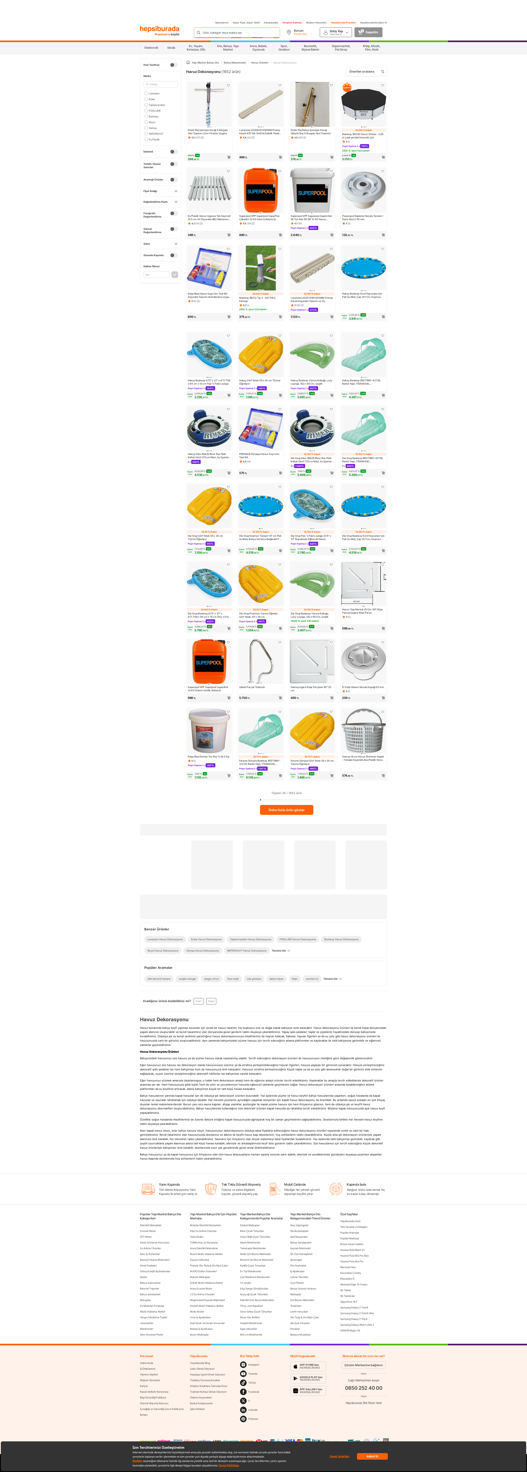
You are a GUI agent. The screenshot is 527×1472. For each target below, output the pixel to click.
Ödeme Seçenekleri (201, 1397)
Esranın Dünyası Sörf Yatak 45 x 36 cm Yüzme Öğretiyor (312, 762)
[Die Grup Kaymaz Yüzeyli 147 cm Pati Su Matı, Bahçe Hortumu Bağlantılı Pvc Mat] (260, 506)
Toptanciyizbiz (157, 104)
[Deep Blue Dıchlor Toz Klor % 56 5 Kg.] (209, 731)
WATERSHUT (156, 133)
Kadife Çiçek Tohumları (252, 1265)
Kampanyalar (271, 22)
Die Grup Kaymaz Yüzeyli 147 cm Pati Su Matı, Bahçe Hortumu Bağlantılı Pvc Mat (260, 537)
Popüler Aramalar (349, 1232)
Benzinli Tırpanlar (149, 1288)
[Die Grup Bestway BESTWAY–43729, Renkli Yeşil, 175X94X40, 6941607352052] (363, 429)
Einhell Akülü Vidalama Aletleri (206, 1282)
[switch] (174, 64)
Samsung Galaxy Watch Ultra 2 (357, 1324)
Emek (152, 99)
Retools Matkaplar (200, 1277)
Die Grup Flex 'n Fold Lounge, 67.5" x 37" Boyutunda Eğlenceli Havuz (311, 537)
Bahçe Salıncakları (150, 1282)
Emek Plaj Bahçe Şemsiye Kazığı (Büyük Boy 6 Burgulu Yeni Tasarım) (311, 131)
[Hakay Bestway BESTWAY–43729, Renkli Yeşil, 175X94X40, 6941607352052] (363, 355)
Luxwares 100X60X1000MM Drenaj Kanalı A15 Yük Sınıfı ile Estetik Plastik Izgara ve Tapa (260, 131)
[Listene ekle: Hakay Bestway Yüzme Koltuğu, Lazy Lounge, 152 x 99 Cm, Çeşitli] (331, 335)
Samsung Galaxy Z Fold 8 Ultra (357, 1313)
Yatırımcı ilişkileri (149, 1374)
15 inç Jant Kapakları (251, 1305)
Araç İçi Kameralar (150, 1254)
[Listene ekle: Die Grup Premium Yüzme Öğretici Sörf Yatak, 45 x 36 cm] (279, 564)
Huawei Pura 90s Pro (351, 1261)
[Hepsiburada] (159, 29)
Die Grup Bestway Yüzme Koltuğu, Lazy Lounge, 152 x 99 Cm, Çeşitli (310, 615)
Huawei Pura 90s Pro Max (354, 1255)
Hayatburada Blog (200, 1362)
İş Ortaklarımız (148, 1368)
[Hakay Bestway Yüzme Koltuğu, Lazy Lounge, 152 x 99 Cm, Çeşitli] (312, 355)
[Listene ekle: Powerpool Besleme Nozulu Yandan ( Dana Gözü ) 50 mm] (382, 171)
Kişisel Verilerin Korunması (154, 1391)
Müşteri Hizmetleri (316, 22)
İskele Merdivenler (250, 1242)
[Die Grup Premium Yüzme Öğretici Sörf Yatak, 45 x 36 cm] (260, 584)
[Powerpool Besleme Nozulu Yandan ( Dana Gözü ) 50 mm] (363, 191)
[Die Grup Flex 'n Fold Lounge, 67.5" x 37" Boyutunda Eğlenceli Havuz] (312, 506)
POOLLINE (154, 110)
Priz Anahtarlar (298, 1265)
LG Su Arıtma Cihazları (202, 1294)
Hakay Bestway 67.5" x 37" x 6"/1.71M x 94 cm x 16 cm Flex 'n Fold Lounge (209, 382)
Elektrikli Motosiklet (150, 1225)
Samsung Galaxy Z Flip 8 (353, 1319)
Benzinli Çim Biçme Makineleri (256, 1259)
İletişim (144, 1414)
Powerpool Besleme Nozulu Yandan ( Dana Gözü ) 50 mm (362, 217)
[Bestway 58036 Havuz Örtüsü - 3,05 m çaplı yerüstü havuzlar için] (363, 105)
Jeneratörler (146, 1323)
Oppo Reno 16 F (349, 1301)
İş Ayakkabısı (297, 1271)
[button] (209, 157)
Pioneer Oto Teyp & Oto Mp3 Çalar (209, 1265)
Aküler (143, 1277)
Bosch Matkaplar (199, 1334)
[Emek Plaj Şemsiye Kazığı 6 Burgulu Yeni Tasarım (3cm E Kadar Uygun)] (209, 105)
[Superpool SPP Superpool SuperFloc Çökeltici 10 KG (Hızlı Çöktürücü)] (260, 191)
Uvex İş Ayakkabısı (200, 1317)
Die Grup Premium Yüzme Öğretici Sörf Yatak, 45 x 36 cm (258, 615)
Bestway (154, 116)
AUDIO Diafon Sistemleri (203, 1271)
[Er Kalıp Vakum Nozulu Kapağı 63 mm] (363, 662)
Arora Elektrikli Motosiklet (204, 1248)
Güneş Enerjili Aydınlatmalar (155, 1271)
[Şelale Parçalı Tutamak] (260, 662)
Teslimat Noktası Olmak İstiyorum (208, 1391)
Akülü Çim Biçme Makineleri (255, 1254)
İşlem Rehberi (197, 1409)
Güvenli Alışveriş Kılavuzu (154, 1403)
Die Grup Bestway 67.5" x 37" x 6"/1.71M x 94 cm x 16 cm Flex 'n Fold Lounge (209, 615)
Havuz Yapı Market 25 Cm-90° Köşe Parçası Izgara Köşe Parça (362, 611)
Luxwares (154, 93)
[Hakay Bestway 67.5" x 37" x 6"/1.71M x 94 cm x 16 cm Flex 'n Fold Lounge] (209, 355)
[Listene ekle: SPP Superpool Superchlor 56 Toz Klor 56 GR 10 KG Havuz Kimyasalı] (331, 171)
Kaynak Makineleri (300, 1248)
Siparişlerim (222, 22)
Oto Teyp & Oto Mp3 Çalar (304, 1317)
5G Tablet (345, 1290)
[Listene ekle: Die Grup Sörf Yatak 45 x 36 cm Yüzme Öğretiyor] (228, 486)
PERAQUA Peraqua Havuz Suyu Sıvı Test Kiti (259, 455)
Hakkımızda (146, 1362)
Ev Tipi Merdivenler (250, 1271)
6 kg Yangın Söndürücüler (254, 1288)
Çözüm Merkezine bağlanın (363, 1365)
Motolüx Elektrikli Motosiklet (205, 1225)
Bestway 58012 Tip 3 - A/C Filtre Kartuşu (257, 299)
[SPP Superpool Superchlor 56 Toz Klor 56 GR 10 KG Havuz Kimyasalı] (312, 191)
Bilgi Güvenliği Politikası (153, 1397)
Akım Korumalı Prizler (151, 1334)
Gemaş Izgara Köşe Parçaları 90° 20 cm (311, 689)
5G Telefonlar (347, 1295)
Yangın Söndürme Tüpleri (153, 1317)
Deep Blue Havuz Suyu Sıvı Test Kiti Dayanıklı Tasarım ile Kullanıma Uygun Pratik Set (209, 295)
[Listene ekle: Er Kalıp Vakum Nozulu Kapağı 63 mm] (382, 642)
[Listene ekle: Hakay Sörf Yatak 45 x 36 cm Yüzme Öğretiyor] (279, 335)
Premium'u (163, 34)
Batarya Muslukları (300, 1334)
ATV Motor (146, 1236)
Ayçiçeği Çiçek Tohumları (254, 1294)
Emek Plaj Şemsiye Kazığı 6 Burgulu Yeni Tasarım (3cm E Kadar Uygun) (208, 131)
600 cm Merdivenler (251, 1334)
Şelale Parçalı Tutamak (252, 687)
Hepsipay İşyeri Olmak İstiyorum (207, 1374)
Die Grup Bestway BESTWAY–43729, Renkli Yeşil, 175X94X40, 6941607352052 (362, 460)
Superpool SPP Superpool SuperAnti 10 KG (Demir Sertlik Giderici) (208, 689)
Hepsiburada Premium (343, 22)
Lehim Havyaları (299, 1311)
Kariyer (144, 1386)
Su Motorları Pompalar (152, 1305)
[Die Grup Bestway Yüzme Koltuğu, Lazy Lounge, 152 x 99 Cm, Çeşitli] (312, 584)
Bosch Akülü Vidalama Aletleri (206, 1254)
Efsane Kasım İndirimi (351, 1244)
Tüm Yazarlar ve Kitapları (353, 1226)
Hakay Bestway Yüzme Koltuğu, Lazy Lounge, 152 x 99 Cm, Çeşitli (311, 382)
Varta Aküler (196, 1236)
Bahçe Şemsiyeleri (150, 1294)
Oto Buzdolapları (299, 1231)
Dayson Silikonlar (199, 1259)
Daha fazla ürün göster (287, 810)
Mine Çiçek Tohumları (252, 1231)
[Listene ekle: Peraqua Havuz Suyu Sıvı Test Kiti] (279, 409)
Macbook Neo (348, 1267)
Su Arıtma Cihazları (150, 1248)
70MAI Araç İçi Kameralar (204, 1242)
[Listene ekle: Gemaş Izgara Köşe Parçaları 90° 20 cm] (331, 642)
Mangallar (145, 1300)
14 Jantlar (245, 1282)
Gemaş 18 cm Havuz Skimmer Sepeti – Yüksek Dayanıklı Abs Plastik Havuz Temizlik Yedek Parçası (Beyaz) (363, 758)
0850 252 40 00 (363, 1388)
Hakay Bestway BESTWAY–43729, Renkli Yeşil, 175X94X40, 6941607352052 (361, 382)
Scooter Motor (148, 1231)
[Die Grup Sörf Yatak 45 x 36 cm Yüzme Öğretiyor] (209, 506)
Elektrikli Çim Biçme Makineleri (257, 1300)
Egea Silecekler (248, 1328)
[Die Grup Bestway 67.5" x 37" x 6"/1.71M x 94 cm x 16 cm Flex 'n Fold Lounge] (209, 584)
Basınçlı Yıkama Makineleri (154, 1259)
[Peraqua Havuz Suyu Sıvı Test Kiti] (260, 429)
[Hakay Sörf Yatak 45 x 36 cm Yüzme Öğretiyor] (260, 355)
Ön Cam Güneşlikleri (301, 1254)
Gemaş (152, 127)
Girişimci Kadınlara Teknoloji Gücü (208, 1386)
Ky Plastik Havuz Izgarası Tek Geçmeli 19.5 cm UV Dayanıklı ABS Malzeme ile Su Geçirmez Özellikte (209, 217)
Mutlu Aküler (197, 1311)
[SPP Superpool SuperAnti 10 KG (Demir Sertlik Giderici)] (209, 662)
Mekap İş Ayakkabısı (201, 1328)
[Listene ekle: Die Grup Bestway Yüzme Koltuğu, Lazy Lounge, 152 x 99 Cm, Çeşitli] (331, 564)
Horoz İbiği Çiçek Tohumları (255, 1236)
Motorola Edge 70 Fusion (353, 1284)
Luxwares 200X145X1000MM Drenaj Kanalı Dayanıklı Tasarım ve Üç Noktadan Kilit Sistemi (311, 299)
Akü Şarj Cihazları (300, 1323)
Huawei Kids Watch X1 (352, 1249)
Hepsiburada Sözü (350, 1221)
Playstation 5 (347, 1278)
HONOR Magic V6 (350, 1330)
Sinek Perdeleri (148, 1265)
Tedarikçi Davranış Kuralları (205, 1380)
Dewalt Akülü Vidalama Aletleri (207, 1305)
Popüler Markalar (349, 1238)
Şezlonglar (296, 1259)
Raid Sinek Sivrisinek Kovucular (207, 1323)
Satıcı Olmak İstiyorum (202, 1368)
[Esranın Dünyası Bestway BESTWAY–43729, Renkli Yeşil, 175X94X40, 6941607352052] (260, 731)
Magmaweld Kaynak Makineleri (207, 1300)
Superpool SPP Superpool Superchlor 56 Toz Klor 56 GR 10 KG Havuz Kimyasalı (311, 217)
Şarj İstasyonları (299, 1236)
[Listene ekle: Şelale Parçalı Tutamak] (279, 642)
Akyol (152, 122)
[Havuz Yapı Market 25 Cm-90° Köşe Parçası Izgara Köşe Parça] (363, 584)
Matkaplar (295, 1294)
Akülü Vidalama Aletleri (152, 1311)
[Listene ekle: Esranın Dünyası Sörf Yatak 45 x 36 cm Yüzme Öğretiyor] (331, 711)
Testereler (295, 1305)
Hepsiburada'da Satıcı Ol (373, 22)
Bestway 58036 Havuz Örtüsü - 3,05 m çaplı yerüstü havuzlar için (362, 136)
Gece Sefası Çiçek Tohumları (256, 1311)
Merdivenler (146, 1328)
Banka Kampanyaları (201, 1403)
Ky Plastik (154, 139)
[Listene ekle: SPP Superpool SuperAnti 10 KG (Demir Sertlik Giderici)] (228, 642)
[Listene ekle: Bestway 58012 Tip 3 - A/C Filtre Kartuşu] (279, 248)
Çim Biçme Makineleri (302, 1300)
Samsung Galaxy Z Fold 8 (354, 1307)
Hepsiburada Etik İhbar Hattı (364, 1403)
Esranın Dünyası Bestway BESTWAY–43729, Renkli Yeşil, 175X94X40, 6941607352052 (259, 762)
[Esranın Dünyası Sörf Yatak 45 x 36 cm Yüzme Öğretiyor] (312, 731)
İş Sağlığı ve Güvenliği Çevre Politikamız (162, 1409)
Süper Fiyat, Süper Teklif (246, 22)
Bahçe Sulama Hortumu (303, 1288)
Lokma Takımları (299, 1277)
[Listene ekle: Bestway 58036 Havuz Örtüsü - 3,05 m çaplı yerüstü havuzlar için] (382, 85)
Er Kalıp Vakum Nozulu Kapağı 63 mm (363, 687)
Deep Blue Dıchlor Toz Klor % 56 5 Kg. (209, 756)
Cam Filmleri (297, 1282)
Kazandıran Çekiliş (350, 1272)
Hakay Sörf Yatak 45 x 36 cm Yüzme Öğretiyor (259, 382)
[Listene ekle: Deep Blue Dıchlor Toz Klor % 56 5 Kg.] (228, 711)
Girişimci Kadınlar (292, 22)
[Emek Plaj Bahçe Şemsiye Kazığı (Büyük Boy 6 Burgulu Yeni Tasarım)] (312, 105)
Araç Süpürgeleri (299, 1225)
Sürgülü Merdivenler (251, 1323)
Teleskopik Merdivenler (253, 1248)
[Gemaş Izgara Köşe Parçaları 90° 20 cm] (312, 662)
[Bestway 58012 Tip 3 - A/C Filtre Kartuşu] (260, 268)
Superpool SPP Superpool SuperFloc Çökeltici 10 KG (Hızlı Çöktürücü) (259, 217)
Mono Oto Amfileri (250, 1317)
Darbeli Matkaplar (250, 1225)
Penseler (295, 1328)
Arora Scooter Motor (201, 1288)
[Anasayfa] (188, 62)
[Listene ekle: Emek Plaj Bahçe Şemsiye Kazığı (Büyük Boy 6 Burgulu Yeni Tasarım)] (331, 85)
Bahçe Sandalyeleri (301, 1242)
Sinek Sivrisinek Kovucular (154, 1242)
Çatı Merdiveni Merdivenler (255, 1277)
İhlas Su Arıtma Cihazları (203, 1231)
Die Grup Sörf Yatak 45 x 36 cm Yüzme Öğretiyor (205, 537)
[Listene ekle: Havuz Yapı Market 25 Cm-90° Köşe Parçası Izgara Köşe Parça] (382, 564)
